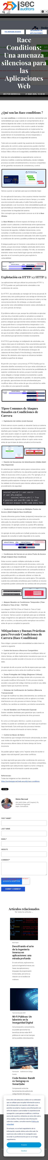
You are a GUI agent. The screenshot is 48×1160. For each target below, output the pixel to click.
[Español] (44, 11)
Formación (15, 1071)
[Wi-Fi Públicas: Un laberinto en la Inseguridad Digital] (24, 999)
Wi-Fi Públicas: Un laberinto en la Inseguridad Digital (22, 1019)
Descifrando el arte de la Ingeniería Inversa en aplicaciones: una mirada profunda (23, 952)
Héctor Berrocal (12, 94)
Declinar (24, 1151)
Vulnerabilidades (13, 32)
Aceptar (24, 1145)
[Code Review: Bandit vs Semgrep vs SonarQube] (24, 1058)
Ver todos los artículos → (24, 912)
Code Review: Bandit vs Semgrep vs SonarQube (23, 1081)
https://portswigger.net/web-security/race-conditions (20, 781)
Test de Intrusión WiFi (19, 1013)
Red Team (15, 942)
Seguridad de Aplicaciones (36, 32)
